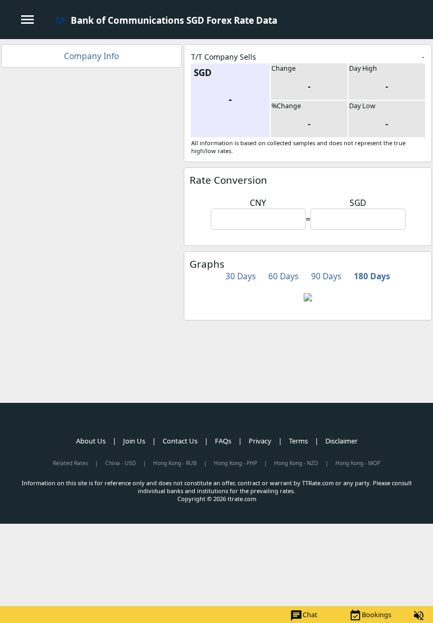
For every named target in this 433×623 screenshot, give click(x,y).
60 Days (283, 276)
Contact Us (180, 441)
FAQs (223, 441)
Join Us (134, 441)
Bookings (370, 615)
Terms (298, 441)
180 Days (372, 276)
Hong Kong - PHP (235, 463)
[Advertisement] (91, 147)
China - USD (120, 463)
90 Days (326, 276)
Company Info (91, 56)
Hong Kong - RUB (175, 463)
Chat (303, 615)
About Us (91, 441)
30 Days (240, 276)
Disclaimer (341, 441)
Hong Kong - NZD (296, 463)
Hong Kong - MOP (357, 463)
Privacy (260, 441)
